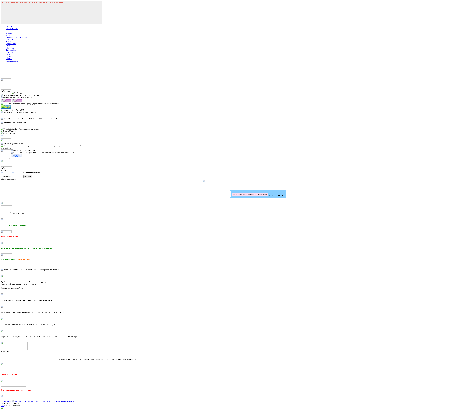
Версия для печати (31, 401)
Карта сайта (45, 401)
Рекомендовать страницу (64, 401)
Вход (3, 406)
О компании (6, 401)
